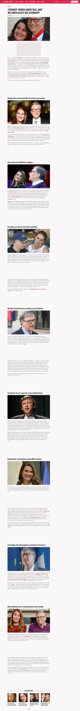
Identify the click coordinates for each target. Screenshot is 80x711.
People (25, 343)
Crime (38, 1)
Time (21, 339)
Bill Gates (19, 57)
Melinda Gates (12, 191)
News (17, 1)
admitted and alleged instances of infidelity (17, 74)
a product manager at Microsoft (19, 127)
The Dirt (9, 6)
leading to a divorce (11, 60)
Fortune (9, 201)
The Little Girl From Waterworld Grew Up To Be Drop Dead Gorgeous (12, 704)
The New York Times (15, 196)
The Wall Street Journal (35, 517)
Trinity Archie (11, 15)
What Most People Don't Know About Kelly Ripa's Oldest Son (34, 704)
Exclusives (21, 1)
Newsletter (75, 1)
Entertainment (32, 1)
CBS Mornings (38, 574)
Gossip (26, 1)
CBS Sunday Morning (29, 63)
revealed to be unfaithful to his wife (35, 73)
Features (43, 1)
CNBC (14, 254)
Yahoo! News (23, 668)
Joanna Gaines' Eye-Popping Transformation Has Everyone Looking (23, 704)
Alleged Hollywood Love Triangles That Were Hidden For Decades (45, 704)
